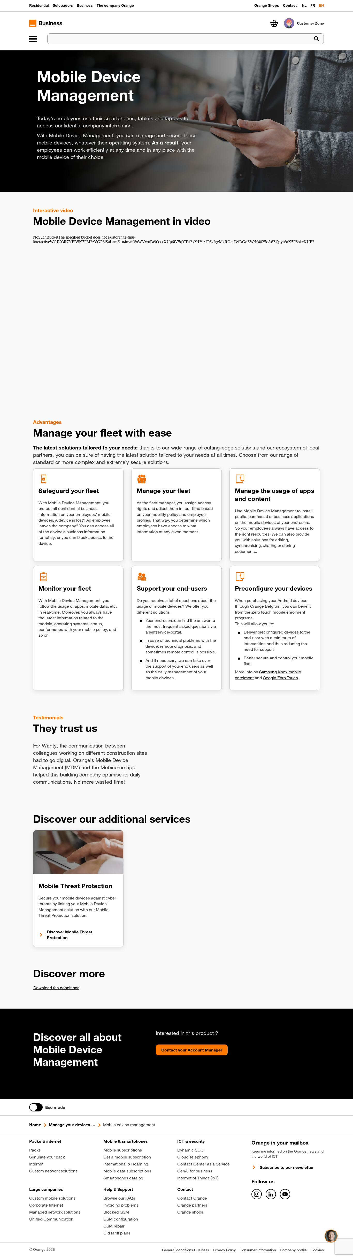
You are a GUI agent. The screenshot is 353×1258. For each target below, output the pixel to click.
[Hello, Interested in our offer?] (331, 1236)
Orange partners (192, 1205)
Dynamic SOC (190, 1150)
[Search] (316, 39)
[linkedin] (271, 1194)
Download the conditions (56, 987)
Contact (290, 5)
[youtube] (285, 1194)
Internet (36, 1163)
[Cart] (274, 23)
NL (304, 5)
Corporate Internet (46, 1205)
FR (312, 5)
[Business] (33, 39)
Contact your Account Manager (191, 1050)
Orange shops (190, 1212)
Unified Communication (51, 1219)
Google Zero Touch (280, 677)
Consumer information (258, 1250)
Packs (35, 1150)
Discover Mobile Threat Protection (69, 934)
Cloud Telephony (192, 1157)
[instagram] (256, 1194)
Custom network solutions (53, 1170)
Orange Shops (266, 5)
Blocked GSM (116, 1212)
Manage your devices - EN (72, 1124)
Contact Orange (192, 1198)
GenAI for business (194, 1170)
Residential (39, 5)
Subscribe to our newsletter (287, 1167)
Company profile (293, 1250)
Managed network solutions (54, 1212)
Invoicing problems (121, 1205)
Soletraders (63, 5)
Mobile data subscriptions (127, 1170)
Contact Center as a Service (203, 1163)
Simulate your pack (47, 1157)
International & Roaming (125, 1163)
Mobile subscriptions (122, 1150)
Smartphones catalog (123, 1177)
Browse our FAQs (119, 1198)
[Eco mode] (36, 1107)
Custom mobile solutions (52, 1198)
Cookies (317, 1250)
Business (85, 5)
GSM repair (113, 1226)
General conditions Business (185, 1250)
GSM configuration (120, 1219)
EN (321, 5)
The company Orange (115, 5)
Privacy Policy (224, 1250)
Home (35, 1124)
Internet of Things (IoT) (197, 1177)
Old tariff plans (116, 1233)
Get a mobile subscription (127, 1157)
